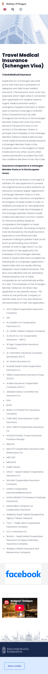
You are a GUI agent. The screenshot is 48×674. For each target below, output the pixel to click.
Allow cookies (14, 666)
